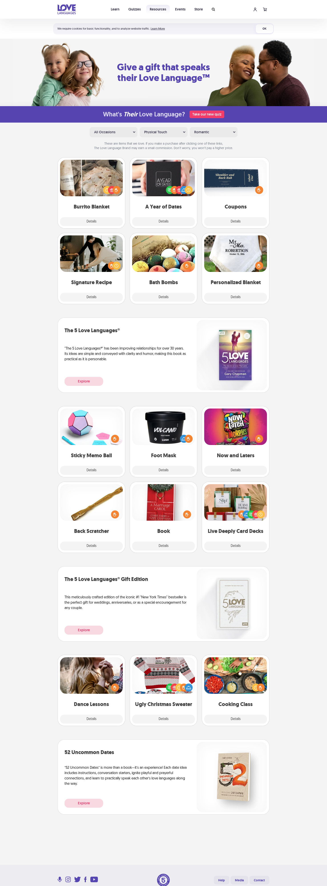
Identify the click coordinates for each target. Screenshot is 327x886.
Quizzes (134, 9)
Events (180, 9)
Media (239, 880)
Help (221, 880)
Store (198, 9)
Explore (84, 381)
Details (92, 221)
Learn (115, 9)
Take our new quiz (206, 114)
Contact (259, 880)
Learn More (158, 28)
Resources (158, 9)
